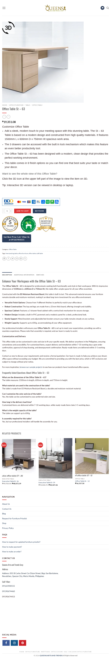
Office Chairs (57, 652)
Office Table (37, 105)
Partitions (45, 652)
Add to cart (22, 211)
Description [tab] (7, 275)
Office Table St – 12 (82, 481)
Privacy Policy (8, 528)
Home (4, 105)
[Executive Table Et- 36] (19, 457)
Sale (65, 652)
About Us (6, 504)
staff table (39, 253)
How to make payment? (12, 547)
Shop (4, 523)
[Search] (108, 8)
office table (32, 253)
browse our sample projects (31, 367)
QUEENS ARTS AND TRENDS (51, 655)
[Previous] (2, 464)
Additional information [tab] (24, 275)
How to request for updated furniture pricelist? (21, 542)
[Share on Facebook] (8, 259)
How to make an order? (11, 551)
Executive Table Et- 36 (10, 481)
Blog (4, 513)
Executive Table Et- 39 (47, 482)
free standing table (12, 253)
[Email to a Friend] (17, 259)
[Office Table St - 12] (92, 457)
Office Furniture (16, 105)
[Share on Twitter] (12, 259)
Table (27, 105)
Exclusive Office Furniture (80, 652)
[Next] (109, 464)
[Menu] (4, 8)
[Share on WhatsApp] (4, 259)
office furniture (23, 253)
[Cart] (102, 8)
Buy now (39, 211)
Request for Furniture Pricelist (14, 518)
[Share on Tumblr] (25, 259)
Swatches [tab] (40, 275)
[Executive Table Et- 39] (55, 458)
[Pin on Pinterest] (21, 259)
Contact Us (6, 509)
